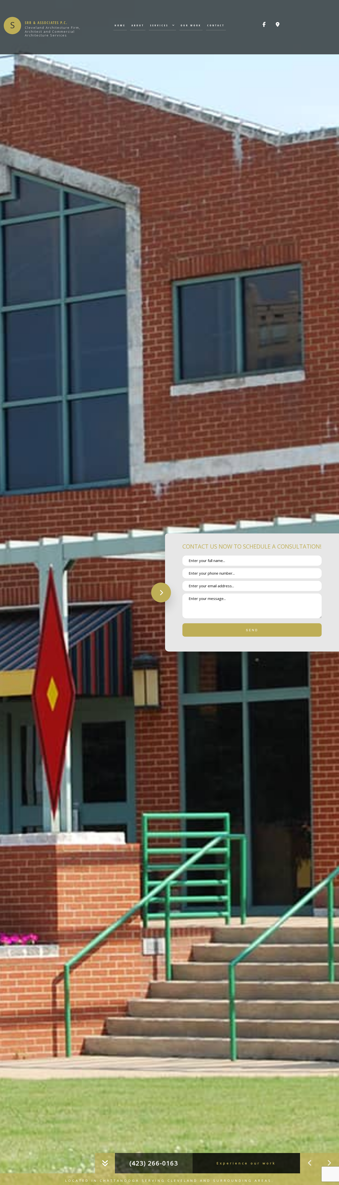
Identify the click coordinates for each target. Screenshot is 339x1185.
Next (329, 1163)
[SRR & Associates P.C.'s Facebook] (264, 25)
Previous (309, 1163)
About (138, 25)
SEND (252, 630)
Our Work (191, 25)
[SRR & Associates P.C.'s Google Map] (277, 25)
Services (159, 25)
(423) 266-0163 (154, 1163)
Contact (216, 25)
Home (120, 25)
